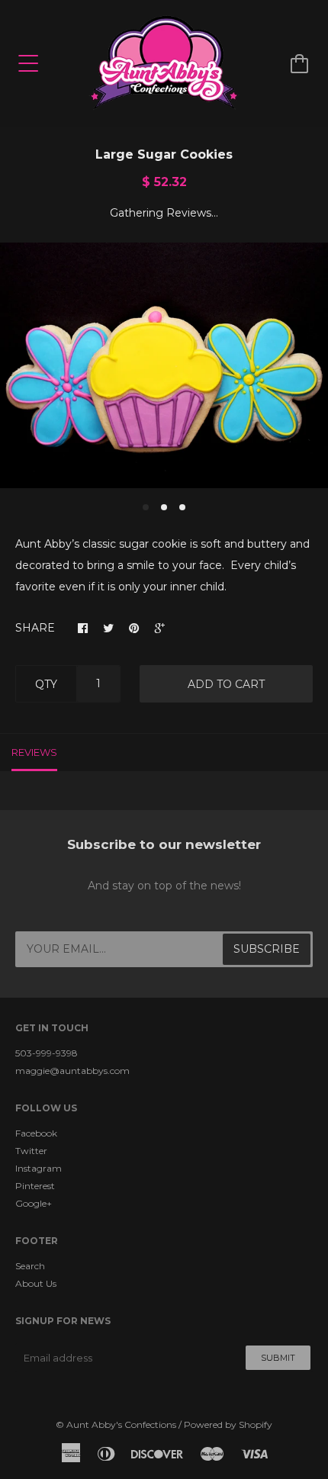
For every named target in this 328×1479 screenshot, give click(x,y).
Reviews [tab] (34, 752)
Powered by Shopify (228, 1424)
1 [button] (146, 507)
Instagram (38, 1168)
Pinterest (35, 1185)
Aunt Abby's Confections (121, 1424)
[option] (164, 366)
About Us (35, 1283)
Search (30, 1266)
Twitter (31, 1150)
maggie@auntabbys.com (72, 1070)
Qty (46, 684)
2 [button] (164, 507)
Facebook (36, 1133)
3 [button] (182, 507)
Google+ (33, 1203)
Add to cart (226, 684)
